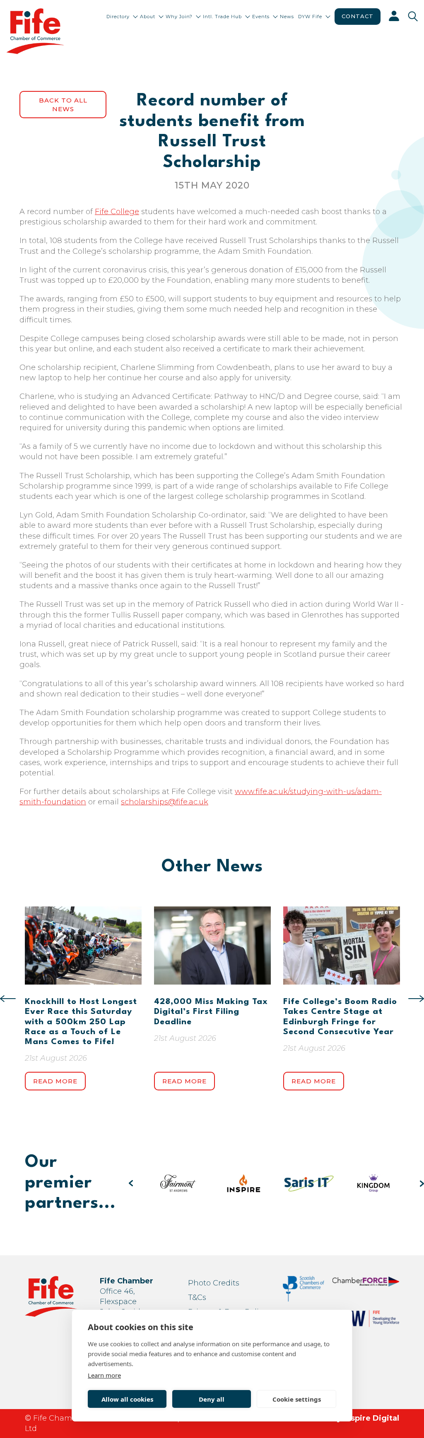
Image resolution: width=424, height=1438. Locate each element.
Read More (55, 1081)
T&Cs (197, 1297)
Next (416, 998)
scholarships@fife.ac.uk (164, 801)
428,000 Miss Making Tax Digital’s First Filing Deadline (211, 1012)
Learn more (104, 1375)
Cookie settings (296, 1399)
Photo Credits (213, 1283)
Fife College (117, 211)
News (287, 16)
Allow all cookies (127, 1399)
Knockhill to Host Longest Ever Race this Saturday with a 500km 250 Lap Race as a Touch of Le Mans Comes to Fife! (81, 1022)
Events (261, 16)
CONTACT (357, 16)
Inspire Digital (371, 1418)
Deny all (211, 1399)
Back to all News (63, 104)
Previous (8, 998)
